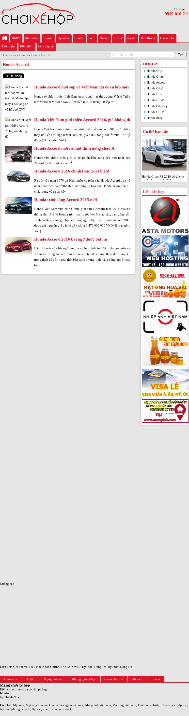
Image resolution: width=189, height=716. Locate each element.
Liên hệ (156, 679)
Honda (78, 38)
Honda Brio (154, 94)
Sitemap (136, 679)
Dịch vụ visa (40, 709)
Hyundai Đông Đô (94, 667)
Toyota (47, 38)
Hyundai (63, 38)
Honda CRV (155, 88)
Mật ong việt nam (124, 705)
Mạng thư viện (53, 679)
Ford (91, 38)
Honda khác (155, 118)
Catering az (169, 705)
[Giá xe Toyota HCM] (4, 38)
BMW (16, 38)
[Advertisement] (164, 503)
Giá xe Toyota (113, 679)
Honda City (154, 70)
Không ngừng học (84, 679)
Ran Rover (148, 38)
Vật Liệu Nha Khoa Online (41, 667)
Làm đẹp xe (46, 46)
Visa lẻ (25, 709)
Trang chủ (10, 679)
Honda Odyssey (157, 106)
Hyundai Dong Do (120, 667)
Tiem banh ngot (60, 709)
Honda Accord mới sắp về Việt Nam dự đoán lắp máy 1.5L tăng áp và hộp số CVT (107, 87)
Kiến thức (26, 46)
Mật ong (18, 705)
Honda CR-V (155, 112)
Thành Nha (11, 697)
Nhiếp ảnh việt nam (98, 705)
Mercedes (31, 38)
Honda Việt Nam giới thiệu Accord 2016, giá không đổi (83, 119)
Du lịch (30, 679)
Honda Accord (156, 82)
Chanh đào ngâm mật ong (66, 705)
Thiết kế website (148, 705)
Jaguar (131, 38)
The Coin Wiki (70, 667)
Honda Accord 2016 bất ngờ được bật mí (70, 239)
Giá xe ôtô (167, 38)
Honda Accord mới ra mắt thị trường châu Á (74, 148)
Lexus (118, 38)
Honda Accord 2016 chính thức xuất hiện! (71, 171)
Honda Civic (155, 76)
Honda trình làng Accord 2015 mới (65, 199)
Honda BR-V (155, 100)
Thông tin (8, 46)
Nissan (104, 38)
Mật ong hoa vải (37, 705)
